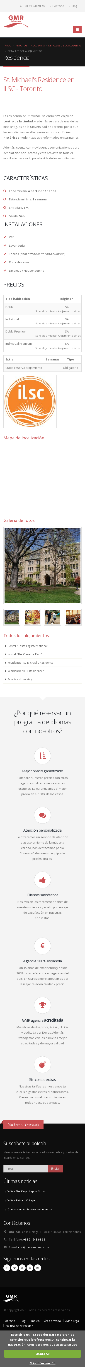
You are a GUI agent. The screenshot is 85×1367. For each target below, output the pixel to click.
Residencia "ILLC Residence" (25, 671)
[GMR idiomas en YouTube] (22, 1267)
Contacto (58, 6)
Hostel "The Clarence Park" (24, 654)
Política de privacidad (19, 1326)
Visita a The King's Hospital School (26, 1191)
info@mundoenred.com (33, 1247)
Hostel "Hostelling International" (28, 646)
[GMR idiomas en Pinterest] (30, 1267)
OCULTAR (43, 1354)
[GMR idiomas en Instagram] (37, 1267)
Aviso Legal (72, 1321)
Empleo (35, 1321)
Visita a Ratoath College (21, 1200)
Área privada (52, 1321)
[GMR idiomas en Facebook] (6, 1267)
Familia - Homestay (19, 679)
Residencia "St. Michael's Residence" (30, 662)
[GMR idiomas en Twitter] (14, 1267)
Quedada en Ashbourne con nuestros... (30, 1209)
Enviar (55, 1168)
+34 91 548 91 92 (34, 1239)
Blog (74, 6)
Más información (43, 1363)
